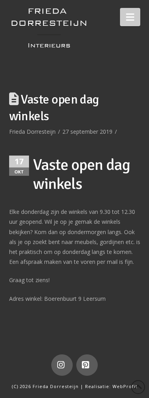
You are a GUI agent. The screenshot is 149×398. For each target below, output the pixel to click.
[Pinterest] (87, 365)
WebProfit (124, 386)
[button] (130, 17)
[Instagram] (62, 365)
